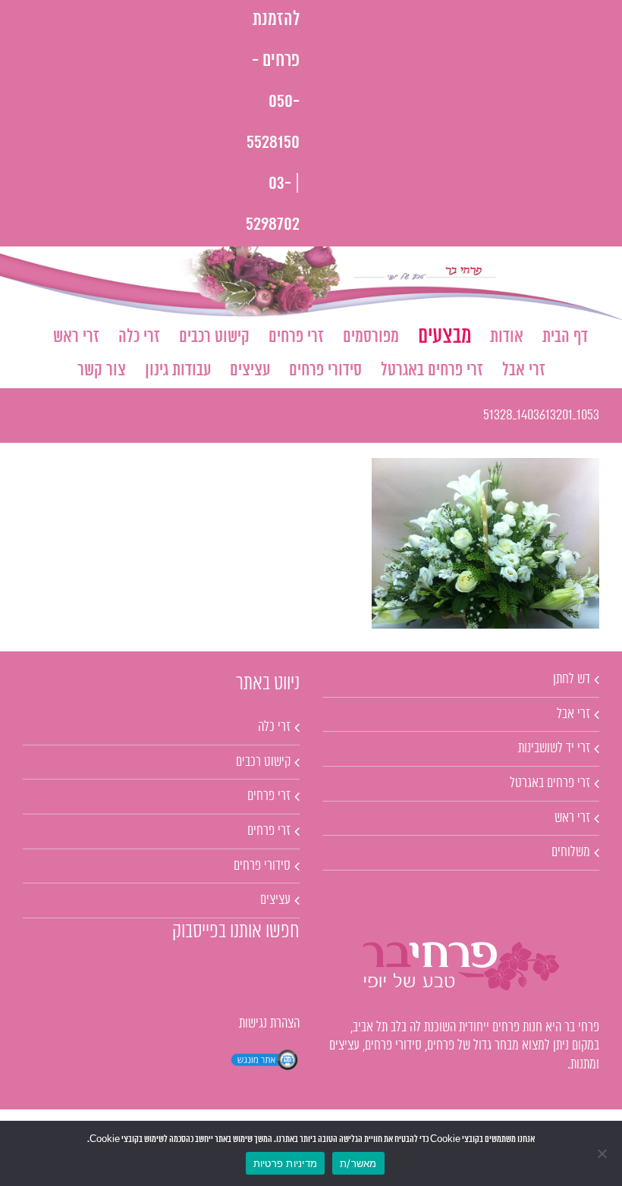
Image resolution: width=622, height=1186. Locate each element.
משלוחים (570, 852)
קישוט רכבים (263, 762)
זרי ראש (572, 818)
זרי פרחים (269, 796)
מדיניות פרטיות (285, 1163)
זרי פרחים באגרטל (550, 783)
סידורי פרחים (262, 866)
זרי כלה (274, 727)
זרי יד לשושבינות (554, 748)
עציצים (275, 900)
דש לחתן (571, 679)
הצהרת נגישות (269, 1023)
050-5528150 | (273, 143)
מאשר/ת (358, 1163)
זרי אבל (573, 714)
